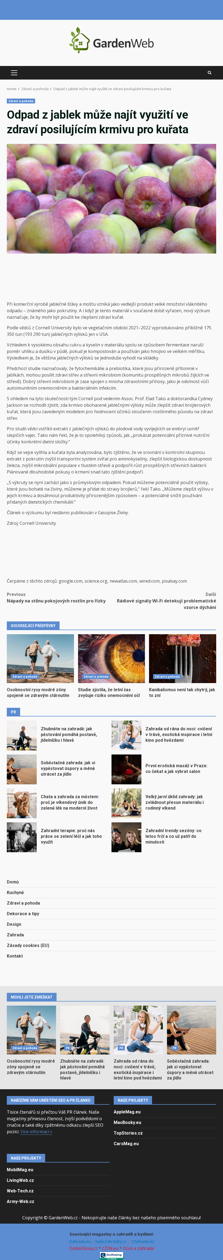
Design (14, 924)
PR (68, 1048)
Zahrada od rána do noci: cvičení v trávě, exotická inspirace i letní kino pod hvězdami (126, 735)
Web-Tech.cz (20, 1190)
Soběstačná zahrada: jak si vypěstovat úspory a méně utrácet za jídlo (22, 769)
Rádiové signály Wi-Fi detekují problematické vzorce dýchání (166, 600)
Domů (13, 882)
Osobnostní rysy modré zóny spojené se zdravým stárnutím (40, 658)
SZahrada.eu (142, 1241)
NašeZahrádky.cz (111, 1241)
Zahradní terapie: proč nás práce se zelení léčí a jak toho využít (22, 837)
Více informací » (36, 1132)
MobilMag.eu (20, 1169)
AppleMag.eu (127, 1111)
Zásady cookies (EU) (28, 945)
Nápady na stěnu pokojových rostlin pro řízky (56, 597)
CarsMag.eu (126, 1143)
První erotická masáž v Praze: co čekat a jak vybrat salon (126, 769)
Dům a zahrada (138, 1248)
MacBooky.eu (127, 1122)
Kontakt (15, 956)
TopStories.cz (128, 1133)
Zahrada (15, 934)
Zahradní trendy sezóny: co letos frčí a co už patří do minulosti (126, 837)
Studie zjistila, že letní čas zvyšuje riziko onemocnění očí (111, 658)
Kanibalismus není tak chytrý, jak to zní (182, 658)
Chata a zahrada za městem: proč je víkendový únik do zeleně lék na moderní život (22, 803)
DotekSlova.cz (83, 1248)
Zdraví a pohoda (20, 101)
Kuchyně (15, 892)
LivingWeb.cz (20, 1180)
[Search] (209, 73)
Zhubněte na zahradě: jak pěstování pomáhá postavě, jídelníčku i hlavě (22, 735)
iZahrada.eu (80, 1241)
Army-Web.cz (20, 1201)
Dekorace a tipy (23, 913)
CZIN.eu (110, 1248)
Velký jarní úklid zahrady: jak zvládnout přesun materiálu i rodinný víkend (126, 803)
